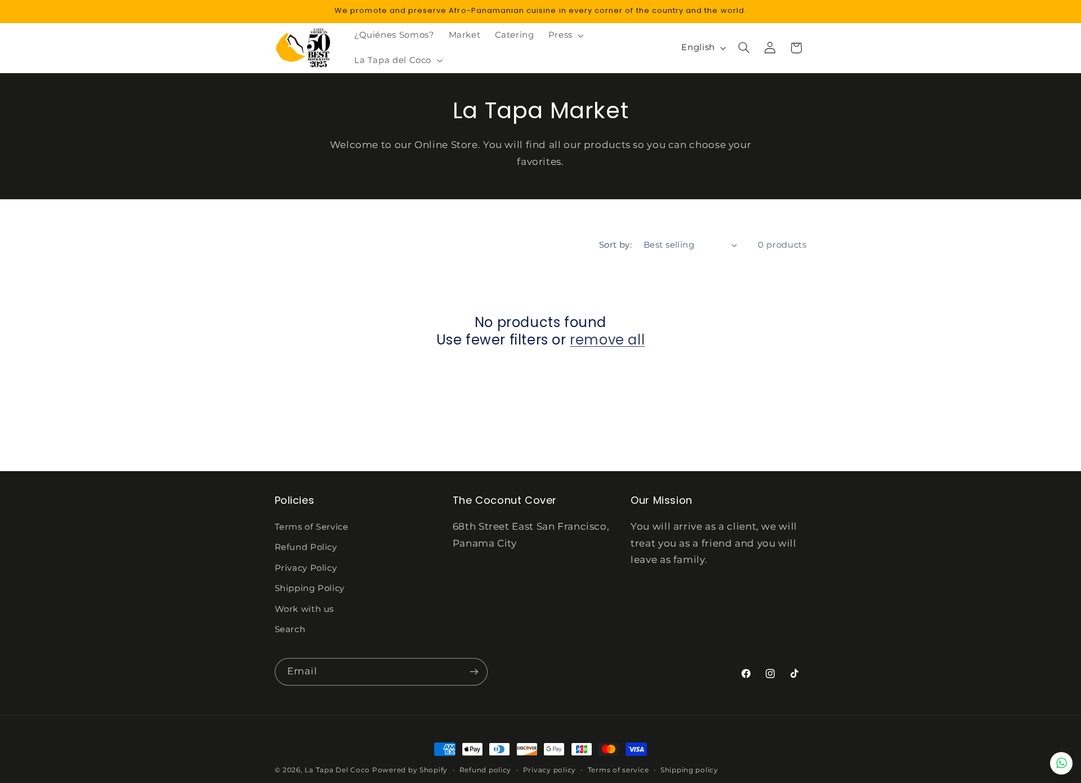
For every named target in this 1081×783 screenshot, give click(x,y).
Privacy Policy (306, 568)
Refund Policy (306, 547)
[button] (564, 35)
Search (290, 629)
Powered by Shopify (410, 770)
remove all (607, 339)
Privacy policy (549, 770)
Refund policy (485, 770)
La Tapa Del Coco (338, 770)
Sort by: (615, 245)
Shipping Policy (310, 588)
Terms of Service (312, 527)
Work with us (304, 609)
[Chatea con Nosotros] (1061, 763)
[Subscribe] (473, 672)
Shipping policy (689, 770)
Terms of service (618, 770)
